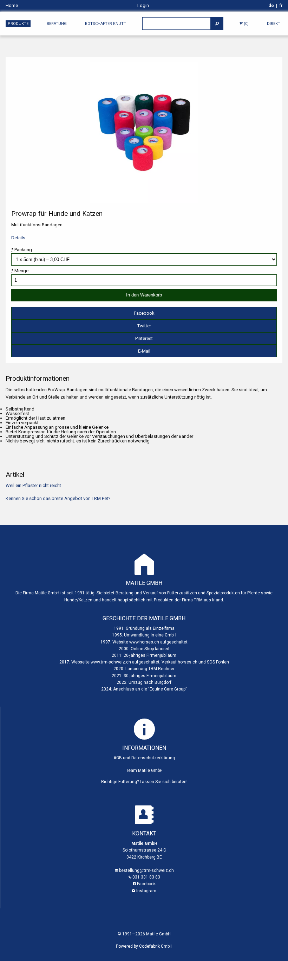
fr (280, 5)
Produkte (18, 23)
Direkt (273, 23)
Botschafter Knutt (105, 23)
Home (12, 5)
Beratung (57, 23)
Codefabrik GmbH (155, 946)
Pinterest (144, 338)
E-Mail (144, 351)
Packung (21, 249)
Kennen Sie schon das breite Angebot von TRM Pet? (58, 498)
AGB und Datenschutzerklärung (144, 757)
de (271, 5)
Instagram (146, 890)
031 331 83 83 (146, 877)
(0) (246, 23)
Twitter (144, 325)
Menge (19, 270)
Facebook (144, 313)
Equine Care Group (167, 689)
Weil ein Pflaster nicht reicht (33, 485)
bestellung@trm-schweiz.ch (146, 870)
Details (18, 237)
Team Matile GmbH (144, 770)
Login (143, 5)
